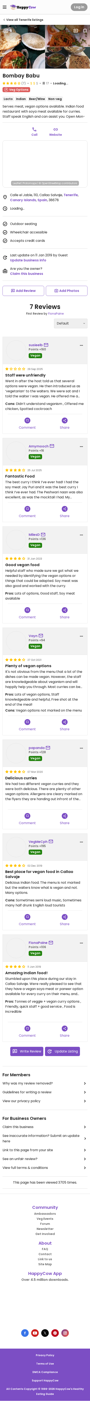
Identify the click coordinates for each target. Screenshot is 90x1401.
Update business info (28, 260)
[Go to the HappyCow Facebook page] (25, 1333)
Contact (45, 1254)
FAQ (45, 1249)
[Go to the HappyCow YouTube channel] (35, 1333)
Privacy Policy (45, 1355)
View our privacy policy (21, 1101)
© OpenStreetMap (50, 183)
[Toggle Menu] (4, 7)
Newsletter (45, 1229)
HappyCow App (45, 1273)
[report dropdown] (81, 345)
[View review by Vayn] (16, 641)
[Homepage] (23, 7)
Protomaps (30, 183)
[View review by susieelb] (16, 350)
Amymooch (39, 446)
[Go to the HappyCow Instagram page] (65, 1333)
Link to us (45, 1259)
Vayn (33, 635)
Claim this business (26, 273)
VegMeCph (38, 841)
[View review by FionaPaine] (16, 948)
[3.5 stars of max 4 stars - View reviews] (11, 83)
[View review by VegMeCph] (16, 847)
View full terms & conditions (25, 1167)
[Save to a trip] (76, 30)
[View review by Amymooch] (16, 452)
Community (45, 1207)
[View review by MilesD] (16, 540)
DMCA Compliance (45, 1372)
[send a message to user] (46, 345)
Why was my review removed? (28, 1083)
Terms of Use (45, 1363)
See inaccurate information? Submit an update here (41, 1138)
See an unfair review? (20, 1158)
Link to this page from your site (28, 1150)
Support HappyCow (45, 1380)
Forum (45, 1224)
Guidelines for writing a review (27, 1092)
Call (34, 134)
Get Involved (45, 1234)
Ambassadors (45, 1214)
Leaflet (17, 183)
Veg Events (45, 1219)
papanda (37, 747)
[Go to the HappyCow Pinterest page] (55, 1333)
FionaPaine (56, 313)
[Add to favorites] (85, 30)
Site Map (45, 1264)
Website (55, 134)
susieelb (36, 345)
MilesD (34, 534)
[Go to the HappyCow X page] (45, 1333)
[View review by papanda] (16, 753)
